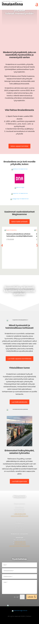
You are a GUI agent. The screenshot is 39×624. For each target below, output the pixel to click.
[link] (12, 5)
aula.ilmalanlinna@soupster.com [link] (19, 546)
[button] (35, 3)
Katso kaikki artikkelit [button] (19, 221)
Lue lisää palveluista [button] (19, 402)
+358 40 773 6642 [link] (20, 544)
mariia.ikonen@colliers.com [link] (19, 516)
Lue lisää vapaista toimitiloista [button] (19, 358)
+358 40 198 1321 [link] (20, 542)
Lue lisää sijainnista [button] (19, 481)
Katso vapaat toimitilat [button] (19, 146)
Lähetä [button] (30, 597)
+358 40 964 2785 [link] (20, 514)
